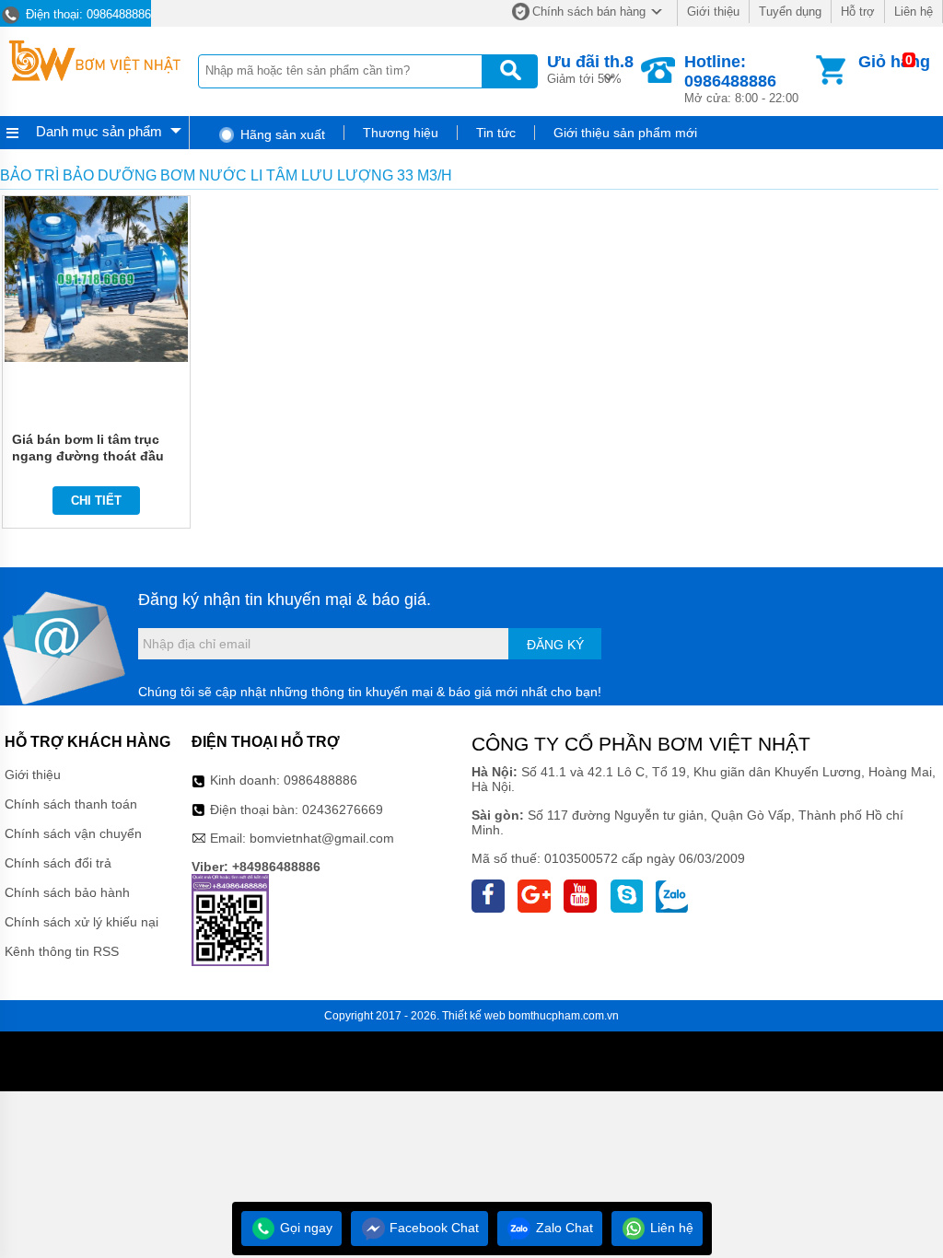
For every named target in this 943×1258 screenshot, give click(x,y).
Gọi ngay (304, 1227)
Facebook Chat (432, 1227)
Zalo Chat (562, 1227)
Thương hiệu (400, 132)
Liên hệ (913, 11)
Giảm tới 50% (590, 69)
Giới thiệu (713, 11)
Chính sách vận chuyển (73, 833)
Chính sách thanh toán (71, 804)
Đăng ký (555, 644)
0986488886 (320, 780)
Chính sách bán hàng (589, 11)
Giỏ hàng (894, 61)
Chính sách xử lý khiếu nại (81, 921)
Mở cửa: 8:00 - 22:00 (741, 78)
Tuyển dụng (790, 11)
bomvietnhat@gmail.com (322, 838)
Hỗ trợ (858, 11)
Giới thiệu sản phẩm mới (625, 132)
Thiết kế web (474, 1015)
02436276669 (342, 809)
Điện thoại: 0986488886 (86, 14)
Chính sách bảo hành (67, 892)
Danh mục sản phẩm (99, 131)
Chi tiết (96, 500)
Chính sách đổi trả (58, 863)
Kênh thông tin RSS (62, 951)
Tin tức (496, 132)
